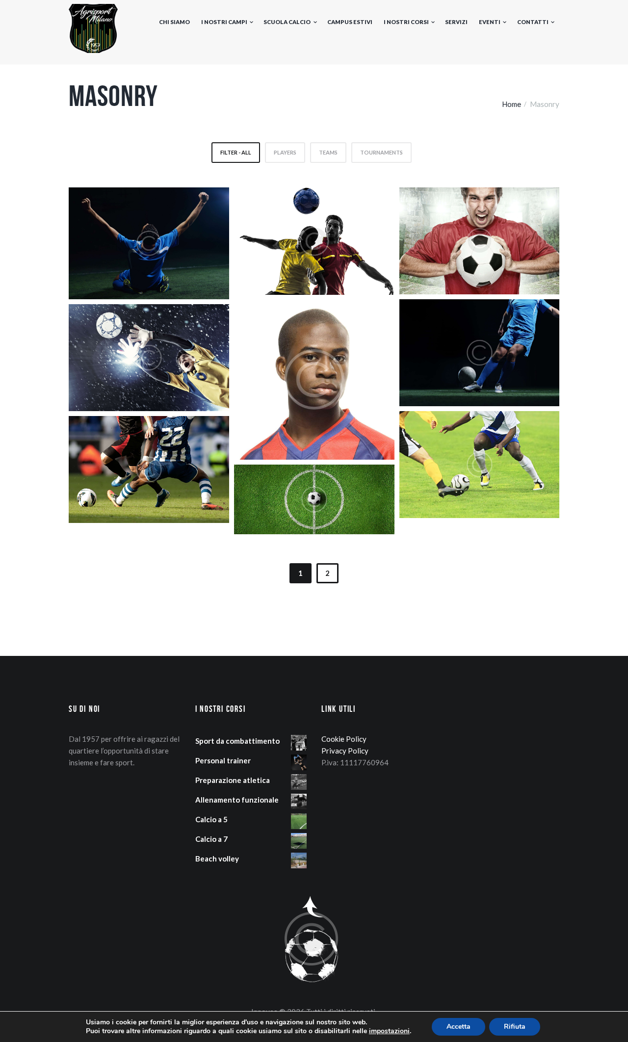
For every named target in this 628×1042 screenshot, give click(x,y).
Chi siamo (174, 22)
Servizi (456, 22)
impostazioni (389, 1031)
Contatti (533, 22)
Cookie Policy (343, 738)
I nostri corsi (406, 22)
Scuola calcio (287, 22)
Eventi (489, 22)
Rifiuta (514, 1026)
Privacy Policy (344, 750)
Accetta (458, 1026)
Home (511, 104)
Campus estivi (349, 22)
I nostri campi (224, 22)
